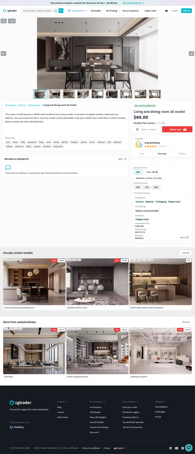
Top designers (161, 406)
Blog (59, 407)
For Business (95, 407)
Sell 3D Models (129, 402)
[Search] (60, 10)
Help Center (62, 417)
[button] (55, 10)
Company (61, 402)
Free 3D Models (97, 422)
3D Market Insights (130, 412)
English (119, 448)
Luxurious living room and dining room (19, 307)
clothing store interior (138, 377)
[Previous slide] (3, 53)
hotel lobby (8, 377)
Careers (60, 412)
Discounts (94, 432)
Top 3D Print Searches (132, 427)
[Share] (182, 162)
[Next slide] (191, 53)
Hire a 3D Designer (98, 417)
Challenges (160, 411)
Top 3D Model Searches (133, 422)
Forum (158, 416)
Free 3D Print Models (99, 427)
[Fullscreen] (4, 21)
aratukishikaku (152, 142)
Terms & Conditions (91, 448)
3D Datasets (95, 412)
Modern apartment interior (77, 377)
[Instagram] (183, 448)
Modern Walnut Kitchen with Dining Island (146, 307)
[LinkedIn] (170, 448)
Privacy (107, 448)
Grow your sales (129, 407)
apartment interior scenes (77, 307)
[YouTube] (177, 448)
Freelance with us (130, 417)
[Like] (142, 162)
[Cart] (166, 10)
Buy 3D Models (96, 402)
